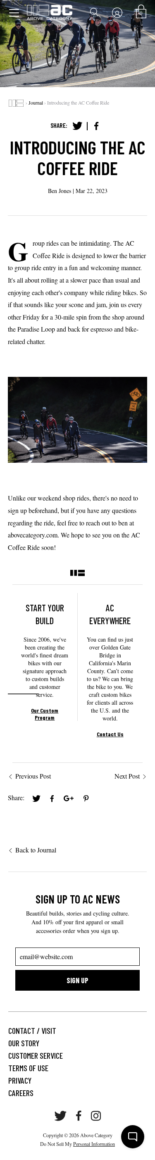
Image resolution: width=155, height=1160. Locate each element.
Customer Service (35, 1055)
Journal (36, 102)
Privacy (19, 1080)
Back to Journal (35, 849)
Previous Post (33, 776)
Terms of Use (28, 1068)
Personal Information (94, 1143)
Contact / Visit (32, 1030)
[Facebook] (96, 126)
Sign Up (77, 980)
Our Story (23, 1043)
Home (16, 103)
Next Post (127, 776)
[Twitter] (77, 126)
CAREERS (20, 1093)
